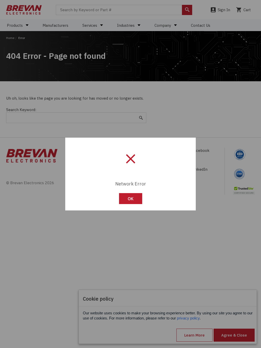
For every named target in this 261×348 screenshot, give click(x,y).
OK (131, 199)
